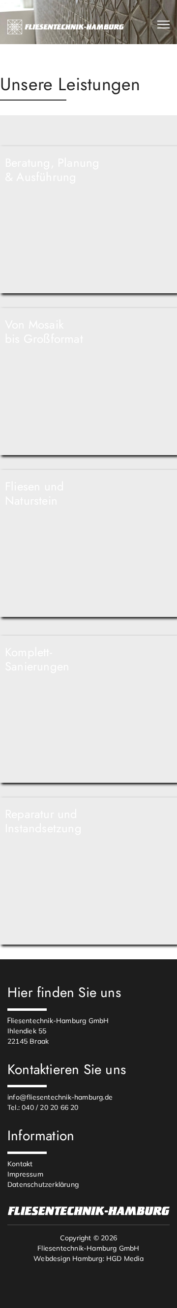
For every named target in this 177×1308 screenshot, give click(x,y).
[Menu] (163, 24)
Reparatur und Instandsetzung (43, 821)
